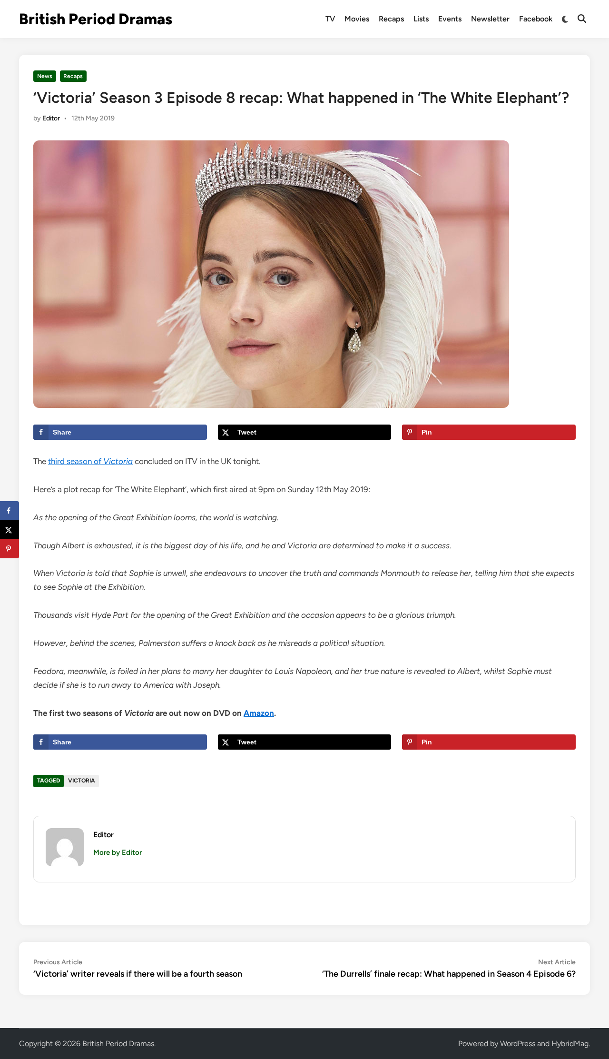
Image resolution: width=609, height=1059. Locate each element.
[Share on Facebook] (9, 510)
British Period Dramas (95, 19)
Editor (51, 118)
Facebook (535, 18)
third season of (90, 461)
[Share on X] (9, 529)
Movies (356, 18)
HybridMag (570, 1043)
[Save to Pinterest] (9, 548)
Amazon (259, 713)
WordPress (517, 1043)
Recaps (391, 18)
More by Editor (117, 852)
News (44, 76)
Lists (421, 18)
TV (330, 18)
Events (450, 18)
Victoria (81, 780)
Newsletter (490, 18)
